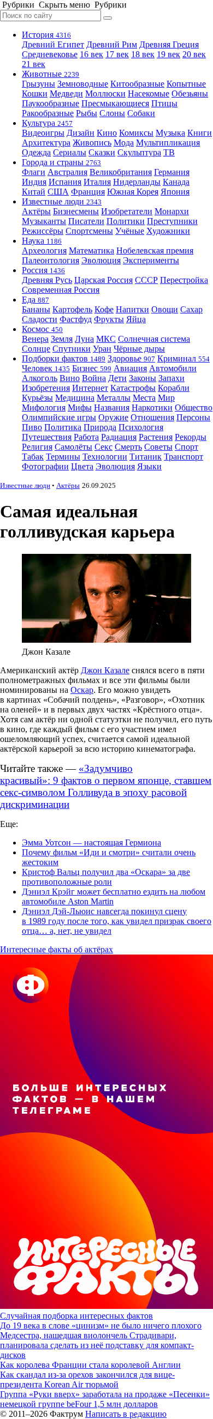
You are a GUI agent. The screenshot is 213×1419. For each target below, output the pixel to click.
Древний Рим (111, 44)
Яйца (136, 319)
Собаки (141, 113)
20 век (194, 54)
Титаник (145, 456)
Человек (46, 368)
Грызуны (38, 83)
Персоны (193, 417)
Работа (86, 437)
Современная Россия (60, 289)
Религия (37, 446)
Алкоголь (39, 378)
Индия (34, 181)
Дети (117, 378)
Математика (91, 250)
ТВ (169, 152)
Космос (42, 329)
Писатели (86, 221)
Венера (35, 338)
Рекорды (190, 437)
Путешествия (47, 437)
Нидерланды (137, 181)
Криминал (183, 358)
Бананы (36, 309)
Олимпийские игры (59, 417)
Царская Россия (103, 280)
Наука (42, 240)
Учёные (129, 231)
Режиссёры (42, 231)
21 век (33, 64)
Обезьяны (189, 93)
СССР (146, 280)
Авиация (130, 368)
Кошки (35, 93)
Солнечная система (154, 338)
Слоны (112, 113)
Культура (47, 123)
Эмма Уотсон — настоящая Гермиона (91, 842)
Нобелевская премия (154, 250)
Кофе (104, 309)
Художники (168, 231)
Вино (70, 378)
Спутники (71, 348)
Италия (97, 181)
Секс (103, 446)
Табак (33, 456)
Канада (176, 181)
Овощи (164, 309)
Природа (100, 427)
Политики (125, 221)
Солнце (36, 348)
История (46, 34)
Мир (166, 397)
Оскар (81, 690)
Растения (156, 437)
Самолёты (73, 446)
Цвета (82, 466)
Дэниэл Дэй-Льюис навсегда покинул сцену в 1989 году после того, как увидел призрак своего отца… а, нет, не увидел (116, 921)
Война (94, 378)
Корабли (174, 388)
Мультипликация (168, 142)
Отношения (152, 417)
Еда (35, 299)
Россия (43, 270)
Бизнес (91, 368)
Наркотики (152, 407)
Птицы (164, 103)
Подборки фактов (63, 358)
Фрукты (109, 319)
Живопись (92, 142)
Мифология (44, 407)
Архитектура (46, 142)
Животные (50, 74)
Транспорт (183, 456)
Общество (193, 407)
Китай (33, 191)
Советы (158, 446)
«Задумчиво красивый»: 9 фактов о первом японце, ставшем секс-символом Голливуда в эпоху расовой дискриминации (105, 786)
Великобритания (121, 172)
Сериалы (69, 152)
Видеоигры (43, 132)
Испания (65, 181)
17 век (117, 54)
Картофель (72, 309)
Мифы (80, 407)
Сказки (101, 152)
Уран (102, 348)
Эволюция (101, 260)
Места (144, 397)
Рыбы (86, 113)
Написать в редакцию (126, 1413)
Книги (199, 132)
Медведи (66, 93)
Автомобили (173, 368)
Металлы (114, 397)
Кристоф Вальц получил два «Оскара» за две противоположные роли (106, 876)
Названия (111, 407)
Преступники (172, 221)
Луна (84, 338)
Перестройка (184, 280)
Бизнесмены (76, 211)
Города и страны (61, 162)
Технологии (104, 456)
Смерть (128, 446)
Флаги (33, 172)
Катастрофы (133, 388)
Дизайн (80, 132)
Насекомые (148, 93)
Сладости (39, 319)
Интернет (90, 388)
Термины (63, 456)
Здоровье (131, 358)
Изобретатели (126, 211)
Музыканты (44, 221)
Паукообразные (50, 103)
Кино (107, 132)
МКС (106, 338)
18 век (143, 54)
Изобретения (46, 388)
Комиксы (136, 132)
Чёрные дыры (139, 348)
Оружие (113, 417)
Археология (44, 250)
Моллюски (105, 93)
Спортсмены (89, 231)
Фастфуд (76, 319)
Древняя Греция (169, 44)
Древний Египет (53, 44)
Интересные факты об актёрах (56, 949)
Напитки (132, 309)
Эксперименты (151, 260)
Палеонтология (50, 260)
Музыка (170, 132)
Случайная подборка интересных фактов (76, 1315)
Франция (88, 191)
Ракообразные (48, 113)
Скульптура (139, 152)
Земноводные (82, 83)
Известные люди (62, 201)
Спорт (186, 446)
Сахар (191, 309)
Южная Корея (132, 191)
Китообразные (137, 83)
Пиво (32, 427)
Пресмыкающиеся (115, 103)
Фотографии (45, 466)
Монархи (172, 211)
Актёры (36, 211)
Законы (142, 378)
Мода (124, 142)
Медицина (74, 397)
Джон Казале (105, 670)
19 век (168, 54)
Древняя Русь (47, 280)
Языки (149, 466)
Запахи (171, 378)
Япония (175, 191)
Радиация (119, 437)
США (58, 191)
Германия (172, 172)
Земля (62, 338)
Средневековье (50, 54)
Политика (62, 427)
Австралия (67, 172)
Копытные (186, 83)
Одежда (36, 152)
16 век (91, 54)
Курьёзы (37, 397)
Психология (141, 427)
